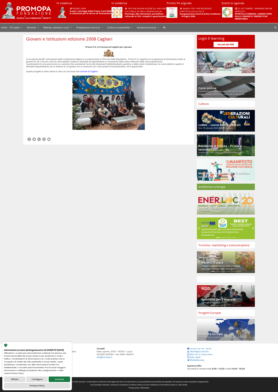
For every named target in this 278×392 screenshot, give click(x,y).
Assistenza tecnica (146, 27)
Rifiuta (14, 379)
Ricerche (31, 27)
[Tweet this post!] (34, 140)
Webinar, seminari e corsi (56, 27)
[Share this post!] (29, 140)
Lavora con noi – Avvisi (200, 348)
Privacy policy (134, 388)
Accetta (59, 379)
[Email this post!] (49, 140)
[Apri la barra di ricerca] (275, 27)
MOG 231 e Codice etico (201, 354)
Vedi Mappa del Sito (199, 351)
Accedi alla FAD (226, 44)
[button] (198, 228)
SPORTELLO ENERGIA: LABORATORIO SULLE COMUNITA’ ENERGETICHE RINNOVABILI (253, 16)
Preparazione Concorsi (88, 27)
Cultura (203, 104)
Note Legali (195, 357)
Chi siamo (15, 27)
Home (4, 27)
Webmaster (145, 388)
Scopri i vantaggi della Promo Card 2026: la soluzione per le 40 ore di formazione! (90, 12)
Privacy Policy (37, 385)
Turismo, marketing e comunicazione (223, 245)
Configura (37, 379)
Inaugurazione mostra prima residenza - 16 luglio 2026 (200, 15)
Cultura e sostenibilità (118, 27)
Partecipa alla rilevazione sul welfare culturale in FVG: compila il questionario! (146, 15)
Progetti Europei (209, 313)
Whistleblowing (197, 360)
